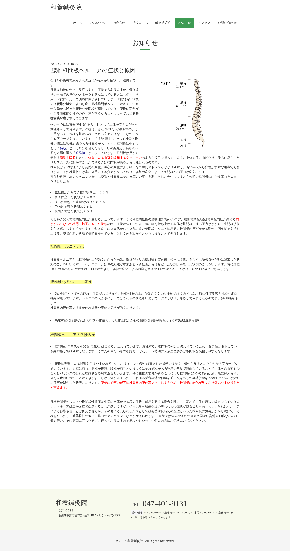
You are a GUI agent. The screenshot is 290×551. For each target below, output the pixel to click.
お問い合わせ (227, 22)
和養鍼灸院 (66, 7)
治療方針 (119, 22)
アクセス (204, 22)
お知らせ (184, 22)
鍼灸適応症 (163, 22)
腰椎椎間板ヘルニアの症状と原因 (93, 70)
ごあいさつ (98, 22)
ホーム (78, 22)
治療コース (140, 22)
